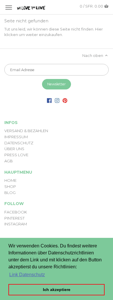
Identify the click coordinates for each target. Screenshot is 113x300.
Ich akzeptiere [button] (56, 289)
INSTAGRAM (15, 224)
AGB (8, 161)
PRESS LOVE (16, 154)
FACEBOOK (15, 212)
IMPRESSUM (16, 136)
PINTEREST (14, 218)
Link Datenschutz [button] (27, 274)
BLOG (10, 192)
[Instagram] (57, 100)
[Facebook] (49, 100)
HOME (10, 180)
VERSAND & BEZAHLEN (26, 130)
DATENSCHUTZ (18, 143)
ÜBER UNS (14, 148)
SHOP (10, 186)
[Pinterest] (65, 100)
